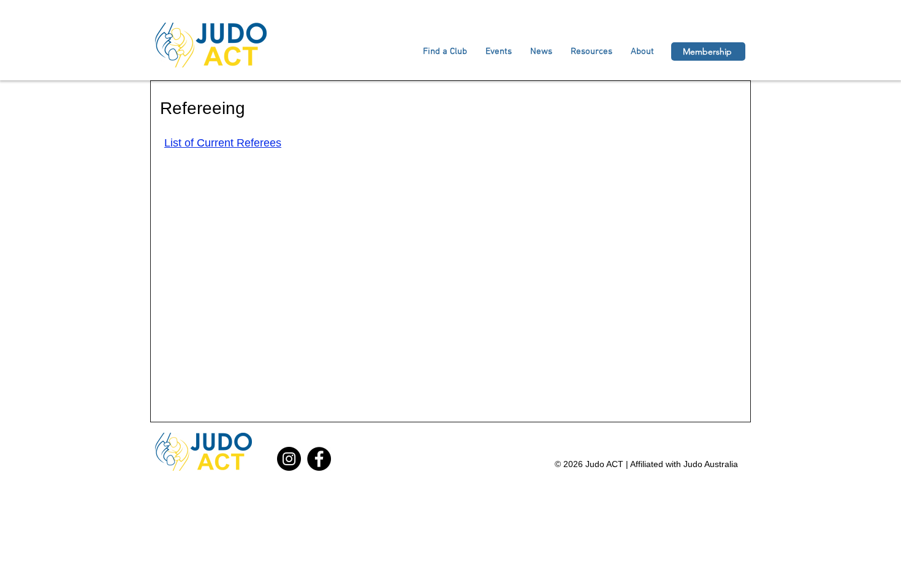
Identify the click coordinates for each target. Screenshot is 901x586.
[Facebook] (319, 459)
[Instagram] (289, 459)
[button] (642, 51)
